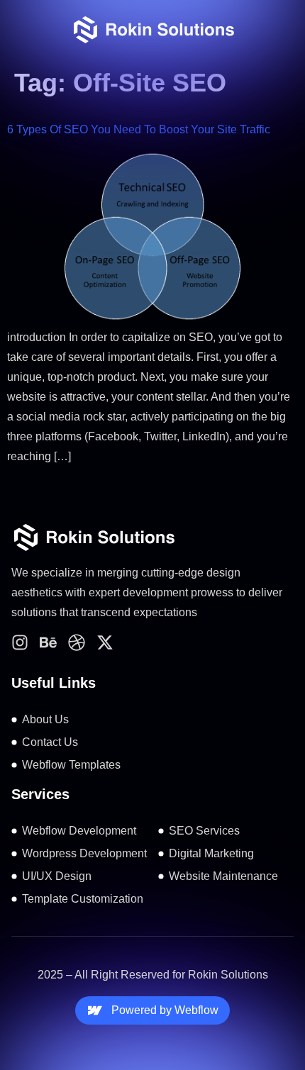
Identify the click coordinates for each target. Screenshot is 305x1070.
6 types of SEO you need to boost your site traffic (138, 129)
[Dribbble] (76, 642)
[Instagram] (19, 642)
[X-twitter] (104, 642)
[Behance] (48, 642)
